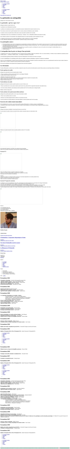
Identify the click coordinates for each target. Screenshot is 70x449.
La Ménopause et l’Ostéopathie (7, 247)
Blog (3, 6)
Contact (4, 7)
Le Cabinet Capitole (6, 3)
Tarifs (4, 5)
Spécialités (4, 4)
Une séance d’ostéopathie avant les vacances (10, 242)
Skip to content (3, 0)
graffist (4, 275)
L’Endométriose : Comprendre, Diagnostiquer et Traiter (12, 237)
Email (1, 255)
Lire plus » (2, 239)
